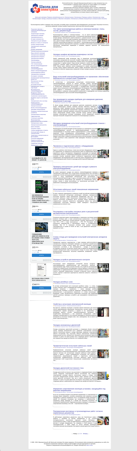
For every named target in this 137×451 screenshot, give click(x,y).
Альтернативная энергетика (38, 114)
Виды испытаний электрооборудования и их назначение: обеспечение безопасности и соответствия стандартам (81, 77)
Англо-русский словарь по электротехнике (38, 132)
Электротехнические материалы (39, 51)
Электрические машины (37, 58)
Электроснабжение (36, 62)
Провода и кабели (87, 17)
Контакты (104, 18)
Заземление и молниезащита (39, 96)
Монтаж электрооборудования (39, 65)
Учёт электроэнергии (36, 64)
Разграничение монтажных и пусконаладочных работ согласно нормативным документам (78, 412)
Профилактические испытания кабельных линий (72, 346)
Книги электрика (35, 126)
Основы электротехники (37, 44)
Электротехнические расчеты (39, 125)
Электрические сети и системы (39, 101)
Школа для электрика (40, 17)
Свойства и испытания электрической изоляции (72, 304)
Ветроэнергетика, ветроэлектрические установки (39, 120)
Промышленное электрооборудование (37, 103)
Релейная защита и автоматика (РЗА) (39, 98)
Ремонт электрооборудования (39, 70)
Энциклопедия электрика (37, 33)
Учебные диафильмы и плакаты (39, 130)
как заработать (34, 168)
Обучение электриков (64, 18)
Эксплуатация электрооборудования (75, 347)
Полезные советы (36, 128)
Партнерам (34, 167)
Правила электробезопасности (55, 17)
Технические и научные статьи (61, 32)
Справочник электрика (37, 143)
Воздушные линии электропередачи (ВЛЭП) (37, 93)
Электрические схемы (98, 17)
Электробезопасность (37, 37)
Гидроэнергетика (35, 116)
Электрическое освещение (38, 74)
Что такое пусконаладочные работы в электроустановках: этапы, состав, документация (79, 30)
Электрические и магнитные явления (38, 47)
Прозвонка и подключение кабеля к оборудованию (73, 146)
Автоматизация (37, 18)
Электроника (77, 17)
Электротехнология (36, 105)
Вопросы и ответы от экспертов (39, 42)
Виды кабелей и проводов (38, 53)
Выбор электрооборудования (39, 107)
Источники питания (36, 84)
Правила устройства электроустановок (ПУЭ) (37, 141)
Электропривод (35, 60)
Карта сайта (89, 445)
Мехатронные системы (37, 81)
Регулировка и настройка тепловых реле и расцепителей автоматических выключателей (75, 212)
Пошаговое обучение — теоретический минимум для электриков (38, 30)
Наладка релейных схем (63, 282)
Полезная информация (37, 138)
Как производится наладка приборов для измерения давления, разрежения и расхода (78, 100)
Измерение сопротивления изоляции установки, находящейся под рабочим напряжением (79, 389)
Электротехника (69, 17)
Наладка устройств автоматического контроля (71, 260)
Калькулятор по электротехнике (92, 18)
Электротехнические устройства (74, 305)
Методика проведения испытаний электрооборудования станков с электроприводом (79, 124)
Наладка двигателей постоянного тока (68, 368)
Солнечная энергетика (37, 118)
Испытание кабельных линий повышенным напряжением (75, 189)
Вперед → (86, 433)
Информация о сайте (36, 145)
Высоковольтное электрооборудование (37, 90)
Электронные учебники (77, 18)
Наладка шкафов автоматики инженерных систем (73, 54)
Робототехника (35, 82)
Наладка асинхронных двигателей (66, 325)
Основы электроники (36, 49)
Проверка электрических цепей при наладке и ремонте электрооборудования (75, 167)
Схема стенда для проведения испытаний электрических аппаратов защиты (80, 238)
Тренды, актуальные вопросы (50, 18)
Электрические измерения (38, 54)
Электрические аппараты (37, 56)
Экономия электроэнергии (38, 109)
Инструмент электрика (37, 76)
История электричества (37, 39)
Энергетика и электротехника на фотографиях (39, 136)
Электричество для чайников (38, 40)
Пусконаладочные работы (74, 32)
